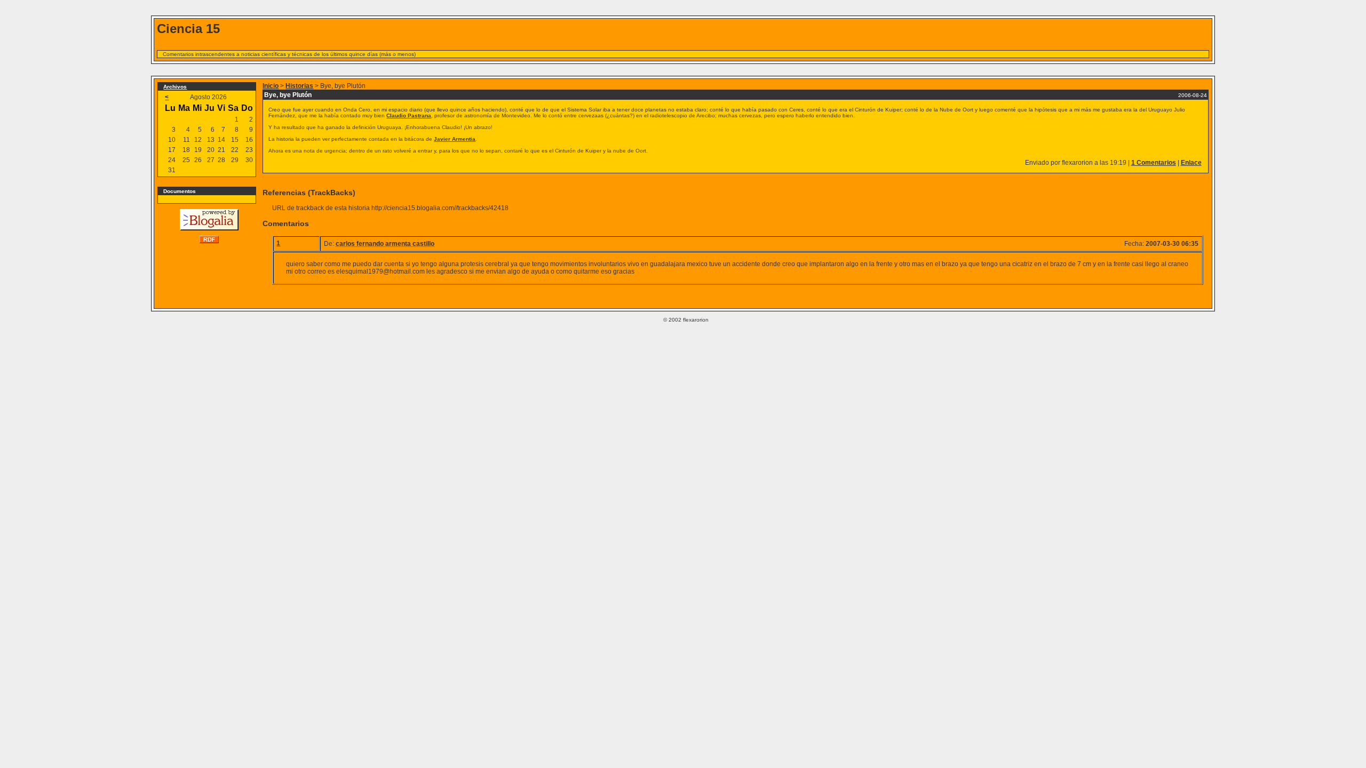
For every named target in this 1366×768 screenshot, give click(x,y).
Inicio (271, 86)
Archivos (175, 87)
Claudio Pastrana (408, 115)
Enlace (1191, 162)
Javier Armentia (454, 139)
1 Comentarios (1153, 162)
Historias (299, 86)
